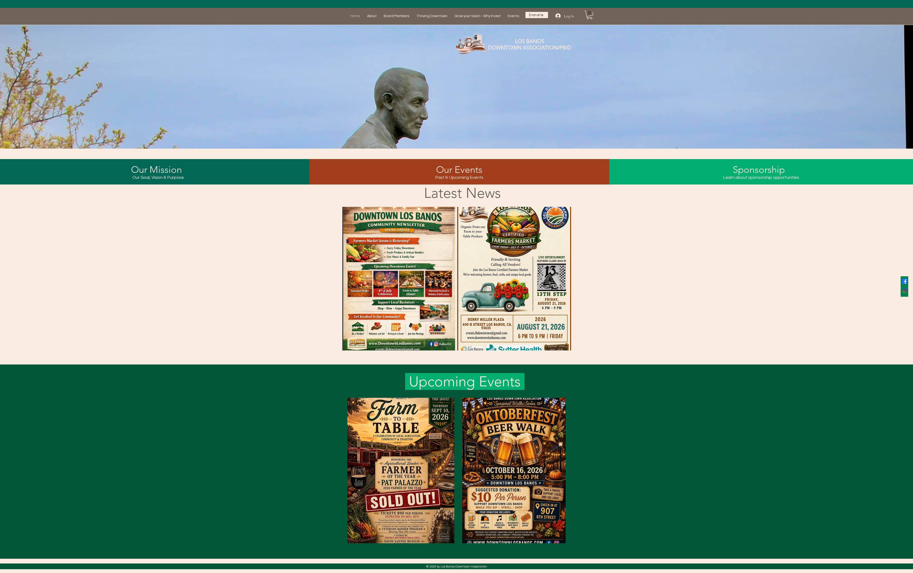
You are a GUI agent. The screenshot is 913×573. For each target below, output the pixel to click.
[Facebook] (904, 281)
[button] (589, 15)
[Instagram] (904, 290)
